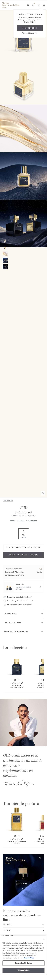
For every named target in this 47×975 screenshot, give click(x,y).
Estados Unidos (30, 28)
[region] (23, 955)
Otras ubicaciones (29, 33)
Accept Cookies (23, 970)
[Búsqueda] (28, 5)
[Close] (44, 939)
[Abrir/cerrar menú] (43, 5)
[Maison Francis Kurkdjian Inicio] (10, 5)
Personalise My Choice (23, 963)
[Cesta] (38, 5)
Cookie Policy (29, 958)
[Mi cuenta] (33, 5)
